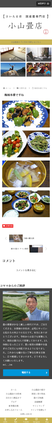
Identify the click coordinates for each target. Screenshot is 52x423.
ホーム (14, 390)
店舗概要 (38, 402)
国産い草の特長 (38, 394)
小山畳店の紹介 (38, 390)
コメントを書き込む (26, 270)
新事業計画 (13, 406)
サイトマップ (38, 406)
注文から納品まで (13, 398)
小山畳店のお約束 (13, 394)
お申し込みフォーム (13, 410)
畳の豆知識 (38, 398)
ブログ (14, 402)
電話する (26, 372)
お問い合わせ (26, 414)
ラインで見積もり (38, 410)
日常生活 (9, 226)
